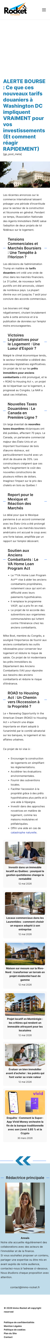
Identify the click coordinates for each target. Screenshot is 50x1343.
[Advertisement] (25, 46)
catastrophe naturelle (24, 832)
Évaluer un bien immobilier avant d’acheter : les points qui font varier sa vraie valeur (25, 1073)
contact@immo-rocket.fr (25, 1287)
